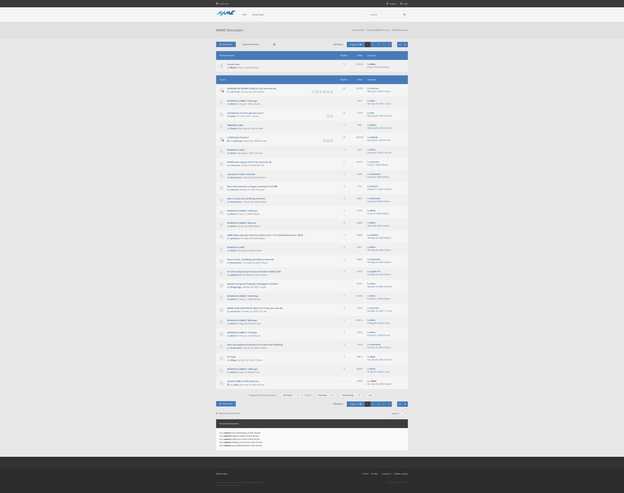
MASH (233, 103)
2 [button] (373, 44)
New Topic (227, 44)
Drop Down (258, 14)
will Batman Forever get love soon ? (245, 113)
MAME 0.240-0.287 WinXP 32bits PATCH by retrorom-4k (254, 308)
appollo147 (235, 274)
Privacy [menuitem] (374, 473)
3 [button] (378, 44)
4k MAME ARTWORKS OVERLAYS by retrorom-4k (251, 88)
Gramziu (235, 485)
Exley (372, 100)
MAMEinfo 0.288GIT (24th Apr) (242, 369)
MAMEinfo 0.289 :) (236, 149)
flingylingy (235, 287)
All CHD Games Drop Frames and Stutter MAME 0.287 (254, 271)
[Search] (404, 14)
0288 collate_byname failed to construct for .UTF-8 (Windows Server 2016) (265, 235)
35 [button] (400, 44)
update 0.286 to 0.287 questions (243, 381)
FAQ (244, 14)
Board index (222, 473)
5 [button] (389, 44)
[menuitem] (404, 3)
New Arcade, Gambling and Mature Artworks (250, 259)
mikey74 (234, 189)
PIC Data (231, 356)
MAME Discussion (229, 30)
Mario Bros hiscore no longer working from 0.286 (252, 186)
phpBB (230, 482)
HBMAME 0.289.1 (235, 125)
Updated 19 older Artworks (241, 174)
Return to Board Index (230, 413)
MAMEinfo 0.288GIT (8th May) (242, 320)
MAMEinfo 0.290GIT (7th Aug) (242, 100)
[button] (405, 44)
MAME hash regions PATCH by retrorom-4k (249, 162)
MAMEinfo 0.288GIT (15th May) (242, 295)
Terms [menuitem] (365, 473)
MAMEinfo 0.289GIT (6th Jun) (241, 222)
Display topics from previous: (270, 395)
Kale (372, 113)
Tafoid (373, 381)
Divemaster (236, 177)
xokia (236, 384)
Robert (233, 128)
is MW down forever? (238, 137)
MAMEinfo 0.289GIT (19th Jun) (242, 210)
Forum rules (233, 64)
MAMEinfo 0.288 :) (236, 247)
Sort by (316, 395)
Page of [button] (356, 44)
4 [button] (383, 44)
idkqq (233, 360)
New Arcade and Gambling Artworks (246, 198)
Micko (233, 67)
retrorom (235, 91)
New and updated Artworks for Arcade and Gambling (255, 344)
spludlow (235, 238)
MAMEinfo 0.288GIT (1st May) (242, 332)
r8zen (372, 283)
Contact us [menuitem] (386, 473)
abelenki (237, 140)
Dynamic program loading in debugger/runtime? (252, 283)
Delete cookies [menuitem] (401, 473)
